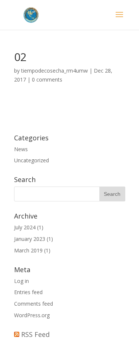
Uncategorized (31, 160)
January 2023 (29, 238)
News (21, 149)
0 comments (47, 79)
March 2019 (28, 250)
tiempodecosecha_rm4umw (54, 70)
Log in (21, 280)
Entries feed (28, 292)
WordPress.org (32, 315)
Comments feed (33, 303)
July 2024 (25, 227)
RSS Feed (35, 334)
